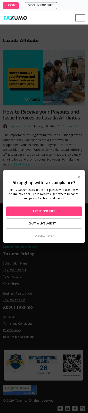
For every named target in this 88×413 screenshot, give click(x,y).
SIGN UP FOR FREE (40, 5)
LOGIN (11, 5)
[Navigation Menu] (80, 18)
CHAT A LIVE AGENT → (44, 223)
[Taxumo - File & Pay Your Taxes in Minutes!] (15, 18)
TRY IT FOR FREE (44, 211)
